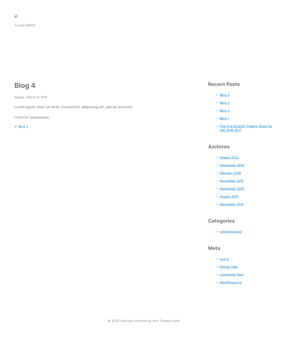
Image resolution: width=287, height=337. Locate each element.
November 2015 (231, 181)
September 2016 (232, 165)
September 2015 (232, 189)
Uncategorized (39, 117)
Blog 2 (224, 110)
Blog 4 (25, 85)
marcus (19, 97)
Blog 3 (21, 126)
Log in (224, 259)
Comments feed (231, 274)
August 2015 (229, 196)
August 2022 (229, 157)
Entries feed (229, 267)
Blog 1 (224, 118)
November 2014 (231, 204)
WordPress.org (231, 282)
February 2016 (230, 173)
